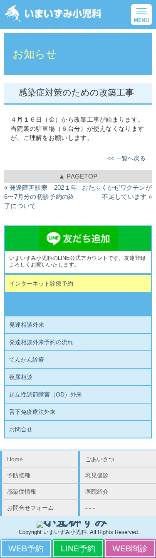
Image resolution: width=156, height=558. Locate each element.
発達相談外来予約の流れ (41, 342)
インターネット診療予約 (41, 283)
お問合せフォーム (30, 507)
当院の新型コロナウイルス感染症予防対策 (78, 304)
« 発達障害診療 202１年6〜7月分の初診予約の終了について (40, 197)
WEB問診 (130, 548)
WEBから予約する (26, 548)
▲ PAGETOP (78, 176)
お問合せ (20, 429)
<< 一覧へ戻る (126, 158)
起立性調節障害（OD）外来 (45, 394)
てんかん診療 (26, 359)
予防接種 (18, 475)
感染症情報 (21, 491)
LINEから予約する (78, 548)
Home (15, 459)
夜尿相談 (20, 377)
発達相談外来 (26, 324)
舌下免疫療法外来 (32, 412)
